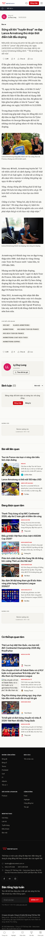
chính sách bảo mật (21, 905)
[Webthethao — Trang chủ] (8, 3)
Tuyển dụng (5, 825)
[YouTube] (9, 878)
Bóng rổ (4, 762)
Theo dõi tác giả (22, 372)
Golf (3, 774)
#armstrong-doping (11, 342)
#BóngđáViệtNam (26, 542)
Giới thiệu (5, 818)
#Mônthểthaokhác (27, 483)
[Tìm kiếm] (26, 3)
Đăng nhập (34, 3)
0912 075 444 (10, 867)
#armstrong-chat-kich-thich (15, 337)
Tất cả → (10, 8)
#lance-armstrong (21, 325)
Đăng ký (28, 403)
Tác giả (26, 807)
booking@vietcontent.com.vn (14, 863)
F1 (2, 777)
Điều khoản (5, 829)
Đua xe (4, 24)
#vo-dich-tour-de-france (13, 333)
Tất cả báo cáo (28, 759)
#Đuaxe (23, 463)
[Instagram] (15, 878)
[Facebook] (4, 878)
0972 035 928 (23, 867)
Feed (25, 796)
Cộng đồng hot (28, 803)
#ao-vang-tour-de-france (28, 329)
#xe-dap (6, 325)
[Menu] (41, 3)
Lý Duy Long (12, 17)
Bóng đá (4, 759)
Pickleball (5, 770)
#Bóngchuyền (25, 520)
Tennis (4, 766)
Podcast (4, 796)
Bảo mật (4, 833)
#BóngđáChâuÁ (26, 702)
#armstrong (8, 329)
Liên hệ (4, 821)
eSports (4, 781)
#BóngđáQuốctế (26, 589)
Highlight (27, 799)
